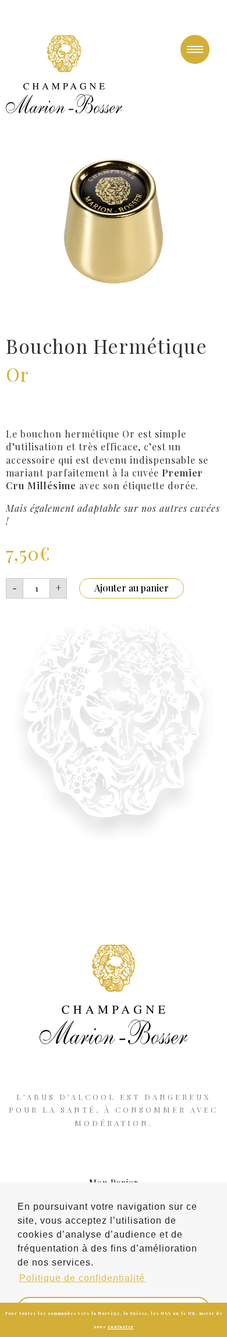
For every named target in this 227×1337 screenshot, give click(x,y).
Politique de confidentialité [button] (82, 1278)
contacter (121, 1326)
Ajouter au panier (131, 588)
